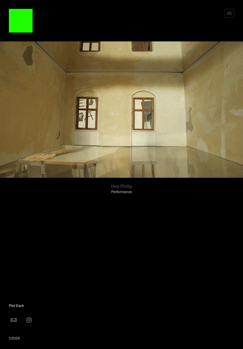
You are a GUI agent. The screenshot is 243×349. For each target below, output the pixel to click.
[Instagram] (29, 319)
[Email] (13, 319)
